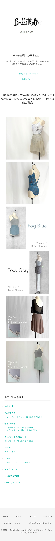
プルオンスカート (12, 413)
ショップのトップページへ (27, 74)
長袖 (6, 452)
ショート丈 (9, 417)
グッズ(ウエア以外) (13, 476)
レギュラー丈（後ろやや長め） (30, 417)
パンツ (7, 458)
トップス (8, 448)
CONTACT (47, 517)
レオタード (9, 406)
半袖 (13, 452)
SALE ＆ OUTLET (12, 483)
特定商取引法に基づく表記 (40, 523)
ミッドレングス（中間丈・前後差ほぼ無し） (23, 430)
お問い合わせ (27, 79)
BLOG (33, 517)
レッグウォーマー (12, 469)
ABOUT (19, 517)
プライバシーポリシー (13, 523)
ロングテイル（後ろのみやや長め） (19, 428)
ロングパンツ (26, 462)
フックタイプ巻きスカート (16, 437)
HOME (6, 517)
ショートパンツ (11, 462)
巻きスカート (10, 424)
